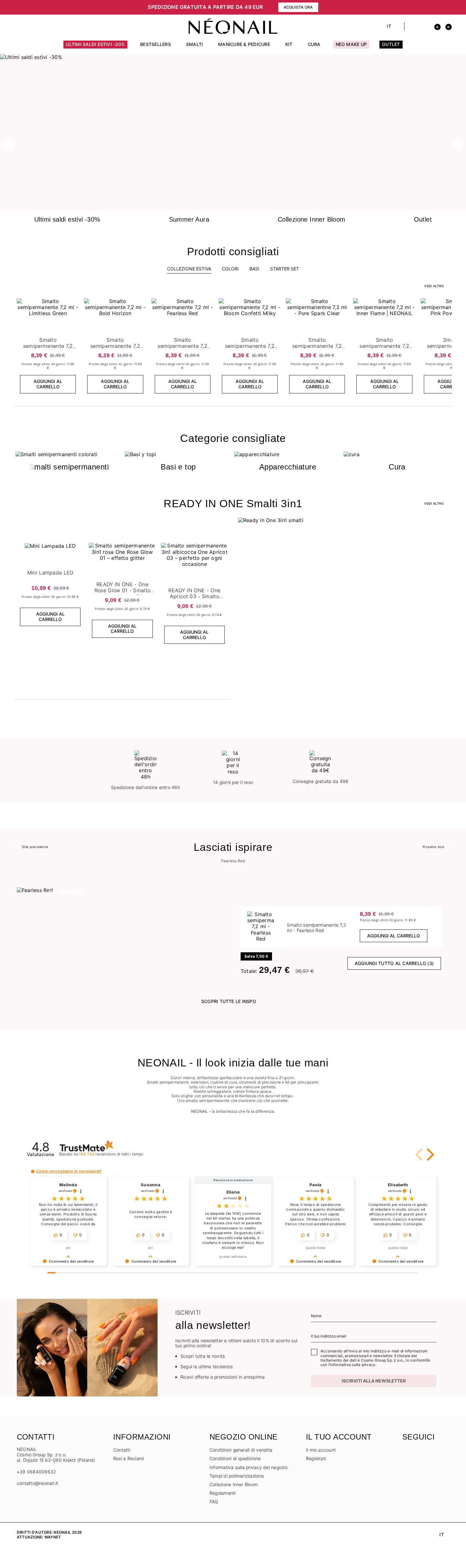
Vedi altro (433, 503)
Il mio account (321, 1450)
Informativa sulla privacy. (353, 1364)
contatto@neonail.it (37, 1483)
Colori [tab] (230, 268)
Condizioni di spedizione (235, 1458)
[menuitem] (95, 47)
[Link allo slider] (233, 57)
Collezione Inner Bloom (234, 1484)
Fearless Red (233, 861)
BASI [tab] (254, 268)
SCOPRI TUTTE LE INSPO (228, 1001)
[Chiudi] (446, 7)
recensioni (111, 1154)
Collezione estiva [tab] (189, 268)
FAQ (214, 1501)
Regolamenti (223, 1493)
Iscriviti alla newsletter (374, 1380)
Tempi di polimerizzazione (237, 1476)
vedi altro (433, 286)
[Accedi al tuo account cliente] (424, 26)
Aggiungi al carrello (48, 384)
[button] (84, 7)
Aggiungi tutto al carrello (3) (394, 963)
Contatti (121, 1450)
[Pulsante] (73, 304)
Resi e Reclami (128, 1458)
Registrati (316, 1458)
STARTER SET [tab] (284, 268)
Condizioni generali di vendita (241, 1450)
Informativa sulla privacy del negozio (249, 1467)
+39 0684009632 (36, 1471)
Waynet (52, 1537)
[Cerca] (413, 26)
